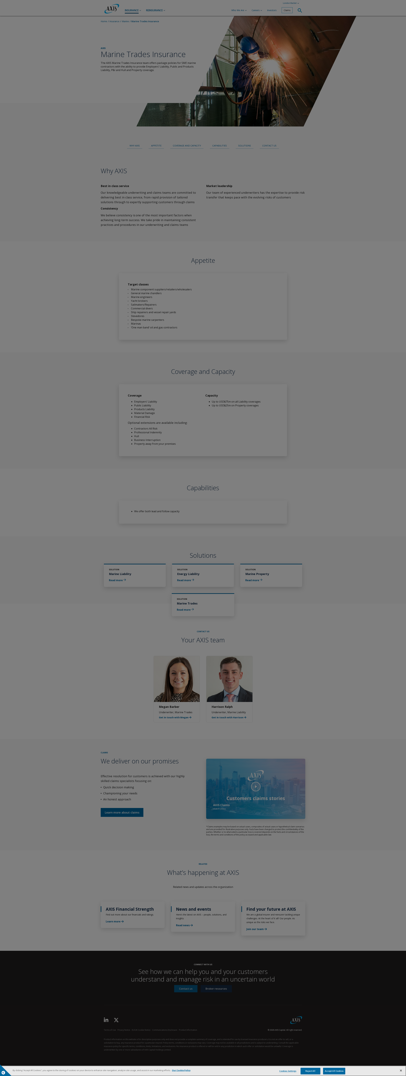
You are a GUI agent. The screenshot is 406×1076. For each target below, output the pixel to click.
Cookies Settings (287, 1071)
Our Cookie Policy (181, 1070)
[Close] (400, 1070)
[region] (203, 1071)
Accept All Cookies (334, 1071)
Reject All (310, 1071)
